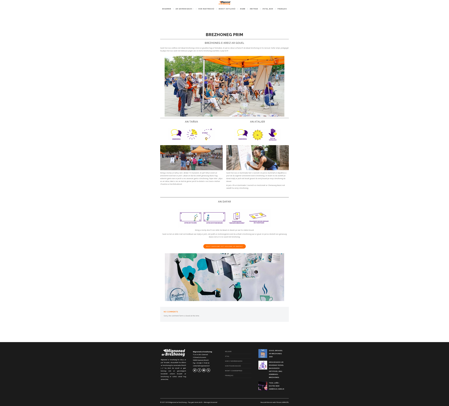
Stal (227, 356)
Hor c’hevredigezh (233, 361)
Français (229, 375)
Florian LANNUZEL (282, 402)
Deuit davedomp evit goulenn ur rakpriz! (224, 246)
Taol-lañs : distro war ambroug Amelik (276, 386)
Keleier (228, 351)
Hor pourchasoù (233, 366)
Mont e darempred (233, 371)
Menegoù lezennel (210, 402)
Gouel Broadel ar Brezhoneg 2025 (276, 353)
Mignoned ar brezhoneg (177, 402)
